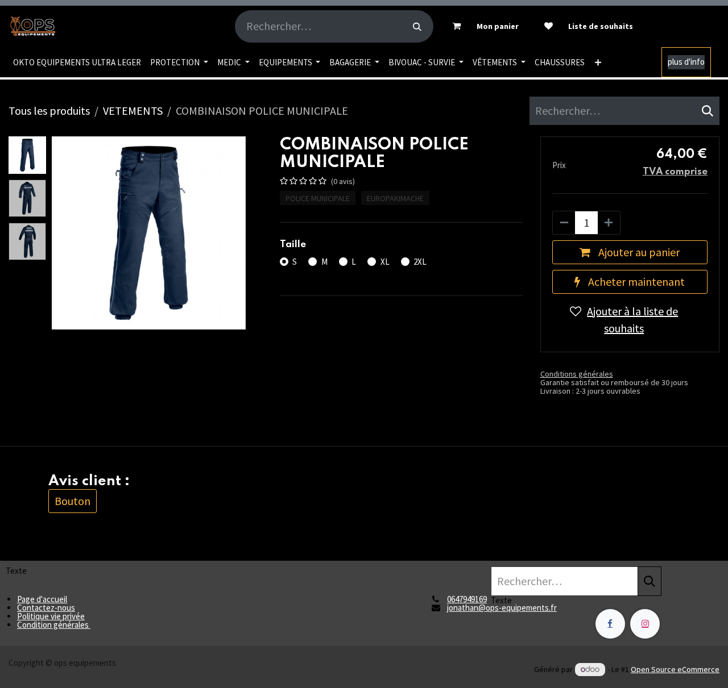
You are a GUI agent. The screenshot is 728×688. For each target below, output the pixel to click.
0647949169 (467, 599)
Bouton (72, 501)
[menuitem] (77, 62)
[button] (61, 232)
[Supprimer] (564, 222)
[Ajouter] (608, 222)
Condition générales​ (53, 624)
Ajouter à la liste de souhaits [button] (632, 319)
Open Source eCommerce (675, 669)
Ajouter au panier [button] (638, 252)
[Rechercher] (417, 26)
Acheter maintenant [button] (635, 281)
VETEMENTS (133, 110)
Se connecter (684, 26)
